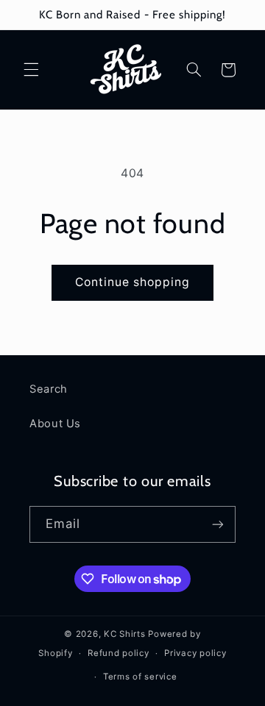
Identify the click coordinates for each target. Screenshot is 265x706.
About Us (55, 423)
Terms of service (140, 676)
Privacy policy (195, 653)
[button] (31, 70)
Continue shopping (133, 282)
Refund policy (118, 653)
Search (48, 389)
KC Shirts (125, 634)
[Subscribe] (218, 524)
